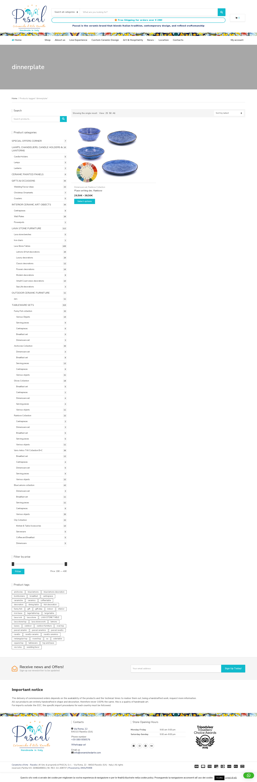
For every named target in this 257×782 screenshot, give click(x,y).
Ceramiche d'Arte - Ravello (24, 764)
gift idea (38, 609)
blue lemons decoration (54, 592)
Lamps (17, 162)
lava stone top (20, 621)
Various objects (23, 375)
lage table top (33, 613)
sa (47, 638)
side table (57, 638)
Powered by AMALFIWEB (80, 768)
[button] (248, 775)
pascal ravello (57, 630)
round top (36, 638)
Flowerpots (19, 222)
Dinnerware (21, 543)
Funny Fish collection (23, 311)
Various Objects (23, 317)
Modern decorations (25, 275)
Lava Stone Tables (22, 246)
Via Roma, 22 (81, 729)
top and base (48, 643)
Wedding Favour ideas (24, 187)
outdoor (28, 626)
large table (49, 613)
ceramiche (18, 600)
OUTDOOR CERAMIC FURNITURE (31, 292)
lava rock (18, 617)
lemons (54, 621)
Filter (18, 571)
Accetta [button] (219, 777)
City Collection (20, 520)
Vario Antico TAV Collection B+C (28, 450)
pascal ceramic (20, 630)
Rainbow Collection (96, 187)
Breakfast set (22, 334)
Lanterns (18, 168)
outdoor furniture (44, 626)
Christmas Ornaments (23, 192)
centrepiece (48, 596)
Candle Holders (21, 156)
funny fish (18, 609)
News (150, 40)
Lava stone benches (22, 234)
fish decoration (50, 604)
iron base (18, 613)
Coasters (18, 198)
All (114, 113)
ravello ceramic (32, 634)
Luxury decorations (24, 257)
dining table (33, 604)
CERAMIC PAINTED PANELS (28, 174)
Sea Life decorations (25, 286)
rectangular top (20, 638)
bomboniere (19, 596)
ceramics (32, 600)
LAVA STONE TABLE (50, 617)
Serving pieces (22, 322)
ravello (17, 634)
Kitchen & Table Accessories (28, 526)
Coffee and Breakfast (25, 537)
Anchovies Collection (23, 346)
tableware (33, 643)
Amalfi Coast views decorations (30, 281)
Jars (15, 299)
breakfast (34, 596)
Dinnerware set (80, 187)
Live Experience (78, 40)
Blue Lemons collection (24, 485)
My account (237, 40)
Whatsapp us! (78, 744)
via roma (18, 647)
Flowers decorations (25, 269)
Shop (48, 40)
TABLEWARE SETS (23, 305)
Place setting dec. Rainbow (88, 190)
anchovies (18, 592)
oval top (60, 626)
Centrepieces (19, 210)
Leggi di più (231, 777)
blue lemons (33, 592)
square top (18, 643)
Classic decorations (24, 263)
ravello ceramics (51, 634)
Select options (84, 201)
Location (164, 40)
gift (28, 609)
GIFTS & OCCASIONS (23, 180)
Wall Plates (19, 216)
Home (18, 40)
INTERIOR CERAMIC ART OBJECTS (31, 204)
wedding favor (33, 647)
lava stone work (39, 621)
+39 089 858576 (80, 739)
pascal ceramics (39, 630)
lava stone (31, 617)
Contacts (178, 40)
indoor (50, 609)
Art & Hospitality (133, 40)
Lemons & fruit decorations (28, 252)
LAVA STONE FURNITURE (26, 228)
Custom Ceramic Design (105, 40)
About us (60, 40)
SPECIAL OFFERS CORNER (27, 141)
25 (106, 113)
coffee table (46, 600)
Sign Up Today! (233, 668)
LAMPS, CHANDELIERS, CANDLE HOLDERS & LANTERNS (37, 149)
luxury (16, 626)
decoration (18, 604)
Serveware (21, 531)
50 (110, 113)
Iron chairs (18, 240)
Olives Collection (21, 380)
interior (61, 609)
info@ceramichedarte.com (87, 752)
